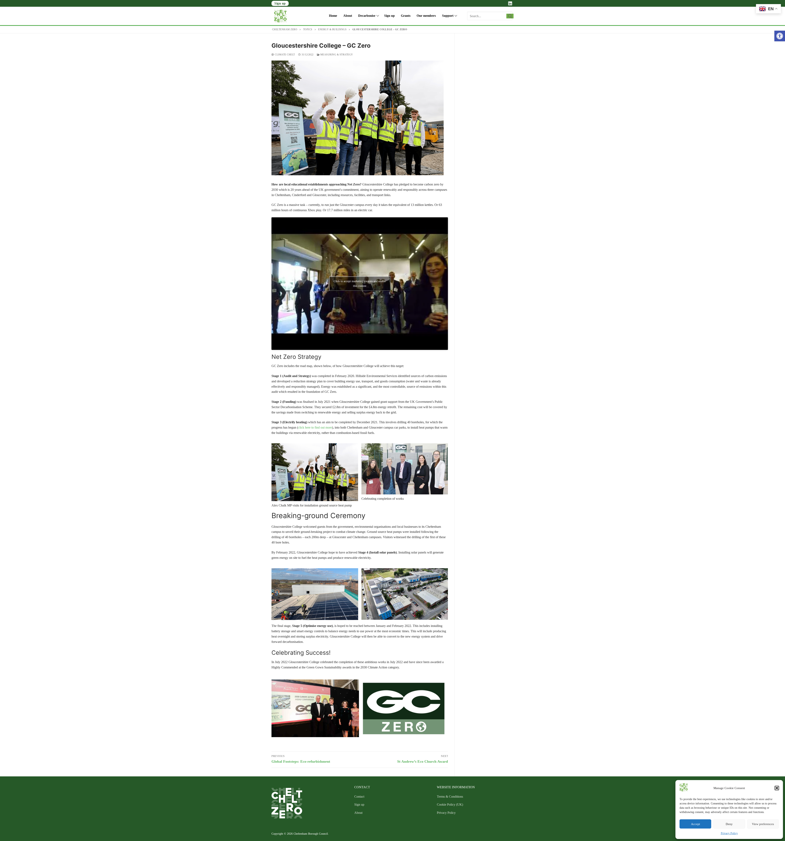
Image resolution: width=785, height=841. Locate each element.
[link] (779, 36)
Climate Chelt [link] (284, 54)
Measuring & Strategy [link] (336, 54)
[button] (777, 788)
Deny (729, 824)
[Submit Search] (510, 16)
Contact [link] (359, 796)
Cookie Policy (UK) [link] (450, 804)
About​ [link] (358, 812)
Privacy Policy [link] (729, 833)
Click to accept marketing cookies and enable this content (360, 283)
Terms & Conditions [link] (450, 796)
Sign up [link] (280, 3)
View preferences (763, 824)
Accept (695, 824)
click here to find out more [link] (315, 427)
